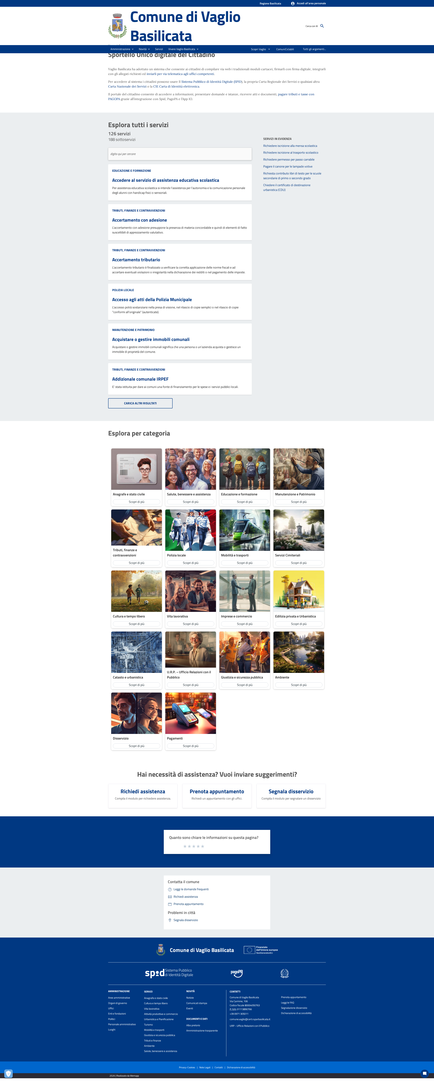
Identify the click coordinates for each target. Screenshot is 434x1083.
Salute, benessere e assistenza (160, 1051)
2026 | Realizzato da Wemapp (124, 1075)
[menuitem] (257, 49)
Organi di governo (117, 1003)
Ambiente (149, 1046)
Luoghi (111, 1029)
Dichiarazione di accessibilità (296, 1013)
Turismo (148, 1025)
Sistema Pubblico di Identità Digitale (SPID (211, 82)
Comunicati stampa (196, 1003)
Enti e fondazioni (117, 1014)
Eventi (189, 1008)
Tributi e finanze (152, 1040)
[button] (308, 4)
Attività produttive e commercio (161, 1014)
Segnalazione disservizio (294, 1008)
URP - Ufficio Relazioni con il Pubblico (249, 1026)
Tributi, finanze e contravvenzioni (138, 210)
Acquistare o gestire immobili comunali (151, 339)
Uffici (111, 1008)
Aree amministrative (119, 998)
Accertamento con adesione (139, 219)
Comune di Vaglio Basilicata (185, 26)
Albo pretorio (193, 1025)
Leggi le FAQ (287, 1003)
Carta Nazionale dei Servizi (127, 86)
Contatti (235, 991)
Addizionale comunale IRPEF (140, 378)
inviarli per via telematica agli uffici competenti (180, 74)
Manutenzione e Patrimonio (133, 330)
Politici (111, 1019)
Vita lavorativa (151, 1009)
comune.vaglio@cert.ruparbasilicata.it (250, 1019)
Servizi (148, 991)
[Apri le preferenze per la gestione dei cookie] (8, 1073)
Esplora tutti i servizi (138, 125)
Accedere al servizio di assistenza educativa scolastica (165, 179)
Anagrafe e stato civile (156, 998)
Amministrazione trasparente (202, 1030)
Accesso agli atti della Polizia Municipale (152, 299)
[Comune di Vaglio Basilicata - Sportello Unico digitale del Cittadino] (117, 25)
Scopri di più (136, 501)
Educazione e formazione (131, 170)
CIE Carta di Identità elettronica (176, 86)
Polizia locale (123, 290)
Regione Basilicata (270, 3)
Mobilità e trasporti (154, 1030)
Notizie (190, 998)
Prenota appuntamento (293, 997)
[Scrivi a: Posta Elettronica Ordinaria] (254, 1022)
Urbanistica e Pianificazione (159, 1019)
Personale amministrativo (122, 1024)
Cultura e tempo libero (156, 1003)
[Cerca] (322, 26)
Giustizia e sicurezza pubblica (159, 1035)
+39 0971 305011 (239, 1014)
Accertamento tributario (136, 259)
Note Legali (204, 1067)
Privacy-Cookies (187, 1067)
